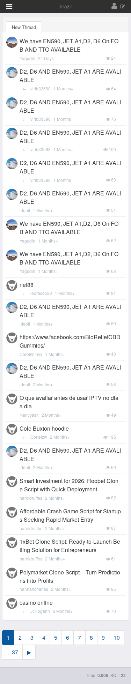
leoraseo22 (41, 293)
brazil (66, 6)
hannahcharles (34, 589)
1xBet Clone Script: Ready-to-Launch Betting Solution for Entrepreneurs (70, 545)
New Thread (24, 27)
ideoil (25, 210)
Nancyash (29, 415)
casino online (36, 602)
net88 (27, 285)
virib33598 (40, 88)
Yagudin (27, 58)
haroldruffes (31, 498)
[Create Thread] (122, 7)
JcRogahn (40, 611)
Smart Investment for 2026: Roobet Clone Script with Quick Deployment (69, 485)
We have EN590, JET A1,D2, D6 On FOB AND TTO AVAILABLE (69, 45)
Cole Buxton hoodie (44, 428)
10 (117, 637)
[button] (9, 6)
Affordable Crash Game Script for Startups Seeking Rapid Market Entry (70, 515)
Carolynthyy (31, 354)
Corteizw (38, 437)
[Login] (114, 6)
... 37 (12, 652)
